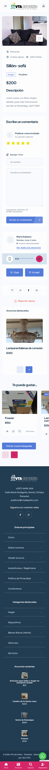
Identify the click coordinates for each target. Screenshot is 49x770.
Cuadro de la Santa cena (24, 701)
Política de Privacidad (19, 578)
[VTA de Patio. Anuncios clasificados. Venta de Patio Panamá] (24, 6)
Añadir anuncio (16, 558)
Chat (16, 272)
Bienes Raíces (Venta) (19, 632)
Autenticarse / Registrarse (22, 568)
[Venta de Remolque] (25, 715)
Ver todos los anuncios (28, 247)
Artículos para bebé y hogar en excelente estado (24, 682)
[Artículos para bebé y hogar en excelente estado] (25, 675)
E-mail (35, 272)
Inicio (11, 537)
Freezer (24, 739)
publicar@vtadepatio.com (24, 500)
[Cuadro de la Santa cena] (25, 696)
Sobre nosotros (16, 547)
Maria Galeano (23, 237)
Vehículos (13, 643)
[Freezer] (25, 733)
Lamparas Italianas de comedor (24, 348)
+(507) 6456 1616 (24, 488)
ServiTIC (26, 758)
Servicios (13, 653)
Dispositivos (14, 622)
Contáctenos (15, 588)
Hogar (11, 612)
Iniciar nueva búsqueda (19, 446)
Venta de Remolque (24, 720)
